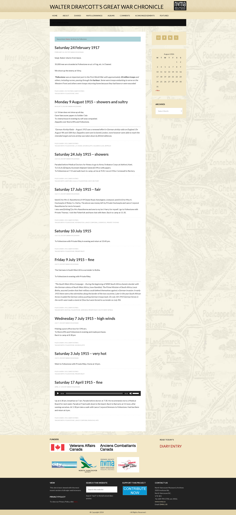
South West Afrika (105, 310)
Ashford (68, 181)
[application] (98, 393)
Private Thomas (113, 222)
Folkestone (69, 93)
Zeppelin (107, 146)
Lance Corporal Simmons (85, 420)
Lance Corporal (91, 222)
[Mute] (130, 393)
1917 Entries (69, 91)
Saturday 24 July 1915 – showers (82, 154)
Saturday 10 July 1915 (73, 231)
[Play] (58, 393)
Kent (90, 181)
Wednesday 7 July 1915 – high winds (85, 318)
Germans (84, 310)
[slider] (136, 393)
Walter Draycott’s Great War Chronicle (107, 7)
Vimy (77, 93)
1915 (66, 143)
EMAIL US (163, 504)
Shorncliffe (88, 146)
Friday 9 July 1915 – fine (74, 259)
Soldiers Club (98, 146)
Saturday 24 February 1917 (77, 47)
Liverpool (102, 222)
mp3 (97, 420)
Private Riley (80, 251)
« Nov (157, 90)
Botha (67, 310)
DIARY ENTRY (171, 446)
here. (76, 502)
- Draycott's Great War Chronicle (116, 512)
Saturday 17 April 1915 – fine (79, 382)
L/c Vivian (78, 146)
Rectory (96, 181)
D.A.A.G (75, 181)
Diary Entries (79, 91)
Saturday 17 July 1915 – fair (78, 189)
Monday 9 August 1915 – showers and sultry (91, 102)
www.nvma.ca (160, 501)
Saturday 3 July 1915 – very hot (80, 353)
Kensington (79, 222)
